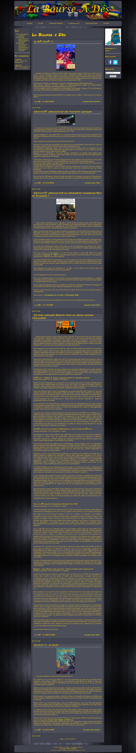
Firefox (64, 750)
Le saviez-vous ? (74, 23)
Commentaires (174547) (91, 101)
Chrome (70, 750)
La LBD (40, 23)
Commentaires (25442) (91, 730)
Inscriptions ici (19, 62)
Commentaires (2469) (92, 305)
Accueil (29, 23)
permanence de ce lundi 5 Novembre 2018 (62, 295)
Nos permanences (22, 56)
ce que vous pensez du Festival (60, 720)
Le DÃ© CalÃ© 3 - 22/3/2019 (24, 35)
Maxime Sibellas (71, 748)
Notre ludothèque (91, 23)
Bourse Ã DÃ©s (51, 255)
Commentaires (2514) (92, 635)
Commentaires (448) (92, 183)
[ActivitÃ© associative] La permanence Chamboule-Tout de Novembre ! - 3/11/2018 (23, 46)
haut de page (36, 107)
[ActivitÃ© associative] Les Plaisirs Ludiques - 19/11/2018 (24, 39)
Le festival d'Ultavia (55, 23)
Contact (106, 23)
